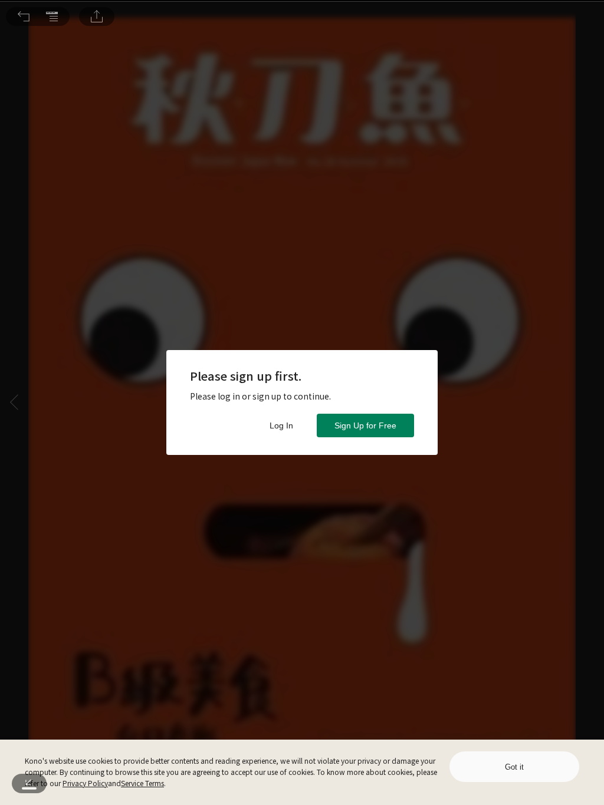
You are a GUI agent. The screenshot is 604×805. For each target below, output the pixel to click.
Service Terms (142, 783)
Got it (514, 767)
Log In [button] (281, 425)
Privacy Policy (85, 783)
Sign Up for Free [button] (365, 425)
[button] (23, 16)
